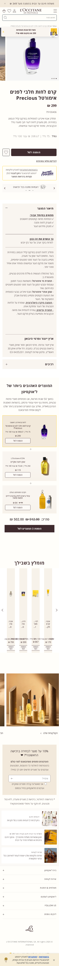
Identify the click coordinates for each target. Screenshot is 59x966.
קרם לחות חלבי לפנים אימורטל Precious (17, 427)
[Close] (5, 3)
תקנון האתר (51, 920)
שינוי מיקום (52, 930)
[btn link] (32, 699)
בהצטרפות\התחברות (29, 169)
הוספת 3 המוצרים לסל (29, 528)
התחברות (32, 956)
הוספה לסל (18, 440)
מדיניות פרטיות (50, 924)
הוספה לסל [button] (35, 647)
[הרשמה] (12, 778)
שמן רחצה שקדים (17, 462)
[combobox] (31, 17)
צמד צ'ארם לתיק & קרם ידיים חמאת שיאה (18, 497)
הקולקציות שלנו (50, 733)
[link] (48, 610)
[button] (55, 11)
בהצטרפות (44, 956)
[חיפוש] (5, 17)
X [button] (3, 31)
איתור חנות (52, 927)
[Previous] (5, 188)
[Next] (54, 188)
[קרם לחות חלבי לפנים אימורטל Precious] (33, 54)
